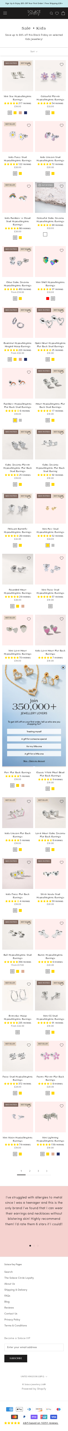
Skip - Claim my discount (34, 761)
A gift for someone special (34, 738)
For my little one (34, 746)
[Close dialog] (63, 667)
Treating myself (33, 731)
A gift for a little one (34, 753)
